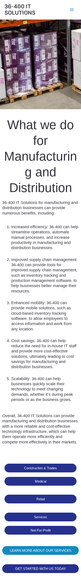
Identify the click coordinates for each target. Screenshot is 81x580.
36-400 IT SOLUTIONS (19, 9)
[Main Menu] (71, 9)
